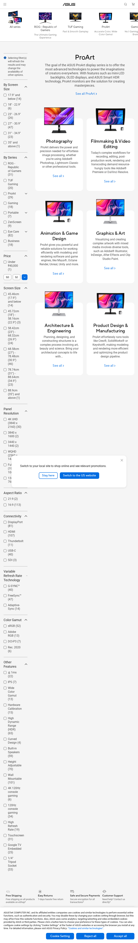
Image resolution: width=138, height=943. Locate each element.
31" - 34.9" (10, 132)
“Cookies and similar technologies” (85, 928)
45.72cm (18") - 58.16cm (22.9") (14, 312)
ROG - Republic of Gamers (13, 164)
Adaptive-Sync (13, 604)
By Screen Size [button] (11, 87)
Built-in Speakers (9, 749)
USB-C (8, 549)
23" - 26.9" (10, 113)
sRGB (7, 625)
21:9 (6, 498)
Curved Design (13, 738)
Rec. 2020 (10, 646)
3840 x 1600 (11, 431)
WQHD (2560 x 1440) (13, 452)
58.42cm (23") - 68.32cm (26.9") (14, 329)
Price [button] (7, 256)
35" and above (13, 141)
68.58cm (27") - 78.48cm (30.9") (14, 349)
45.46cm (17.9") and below (14, 294)
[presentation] (5, 57)
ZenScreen (10, 221)
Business (9, 240)
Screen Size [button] (12, 288)
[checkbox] (14, 169)
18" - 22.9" (10, 103)
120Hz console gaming (13, 806)
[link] (69, 4)
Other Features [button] (10, 664)
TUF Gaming (12, 179)
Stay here (48, 475)
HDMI (7, 530)
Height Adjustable (10, 762)
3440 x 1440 (11, 441)
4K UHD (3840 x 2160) (14, 420)
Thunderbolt (11, 540)
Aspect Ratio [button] (13, 493)
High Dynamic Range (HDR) (13, 719)
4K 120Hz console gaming (14, 788)
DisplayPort (11, 521)
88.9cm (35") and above (12, 391)
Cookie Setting (60, 936)
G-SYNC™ (9, 585)
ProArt (8, 192)
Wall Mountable (14, 774)
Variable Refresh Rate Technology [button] (13, 575)
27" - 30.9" (10, 122)
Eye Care (9, 230)
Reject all (90, 936)
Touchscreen (12, 834)
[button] (4, 4)
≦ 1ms (8, 671)
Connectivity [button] (12, 516)
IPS (6, 681)
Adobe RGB (11, 631)
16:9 (6, 504)
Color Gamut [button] (13, 620)
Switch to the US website (79, 475)
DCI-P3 (8, 640)
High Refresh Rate (12, 823)
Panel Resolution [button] (11, 411)
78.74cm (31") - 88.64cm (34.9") (14, 370)
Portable (9, 211)
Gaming (9, 202)
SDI (6, 559)
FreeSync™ (10, 594)
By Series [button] (10, 157)
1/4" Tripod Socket (11, 858)
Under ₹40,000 (13, 261)
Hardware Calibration (10, 705)
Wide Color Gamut (10, 688)
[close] (121, 460)
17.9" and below (14, 94)
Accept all (120, 936)
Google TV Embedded (10, 845)
